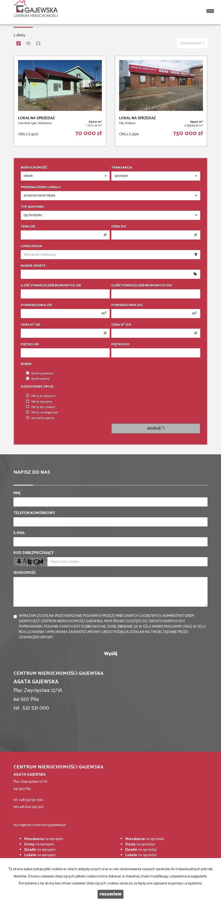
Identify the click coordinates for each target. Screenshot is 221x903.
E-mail (19, 533)
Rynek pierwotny (42, 373)
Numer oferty (33, 265)
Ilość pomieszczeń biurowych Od (51, 285)
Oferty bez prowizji (43, 407)
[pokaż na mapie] (38, 44)
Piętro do (120, 344)
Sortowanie (191, 43)
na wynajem (43, 839)
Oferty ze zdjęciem (43, 396)
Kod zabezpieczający (33, 553)
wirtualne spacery (42, 418)
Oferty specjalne (41, 401)
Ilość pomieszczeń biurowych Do (141, 285)
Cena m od (30, 324)
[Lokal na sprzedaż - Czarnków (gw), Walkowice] (60, 101)
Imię (16, 493)
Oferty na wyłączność (44, 412)
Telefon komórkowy (34, 513)
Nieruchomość (34, 167)
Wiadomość (24, 573)
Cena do (118, 226)
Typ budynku (32, 207)
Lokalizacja (31, 246)
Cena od (28, 226)
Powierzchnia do (127, 305)
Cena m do (121, 324)
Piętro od (30, 344)
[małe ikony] (28, 44)
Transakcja (121, 167)
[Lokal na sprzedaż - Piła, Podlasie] (161, 101)
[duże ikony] (18, 44)
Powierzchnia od (36, 305)
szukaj (154, 428)
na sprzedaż (144, 839)
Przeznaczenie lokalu (41, 187)
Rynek (26, 364)
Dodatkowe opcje (37, 386)
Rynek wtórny (40, 379)
